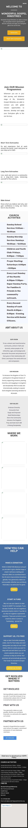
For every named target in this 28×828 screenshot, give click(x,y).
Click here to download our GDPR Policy (14, 756)
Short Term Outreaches (10, 143)
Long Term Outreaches (9, 171)
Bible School (5, 200)
